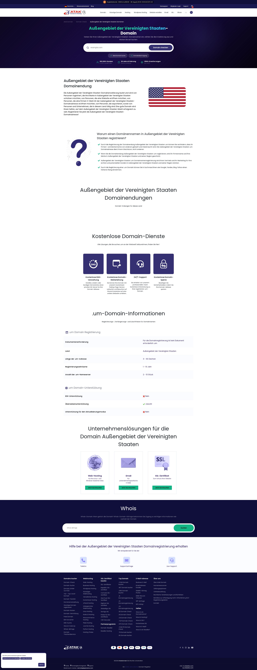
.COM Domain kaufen (123, 583)
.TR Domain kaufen (125, 632)
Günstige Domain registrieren (70, 606)
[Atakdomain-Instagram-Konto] (186, 647)
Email (166, 12)
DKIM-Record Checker (140, 597)
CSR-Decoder (105, 620)
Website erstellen (156, 12)
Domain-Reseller (106, 628)
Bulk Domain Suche (119, 56)
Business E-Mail (141, 582)
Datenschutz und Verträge (11, 658)
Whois (179, 12)
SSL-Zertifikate (106, 585)
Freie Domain (68, 617)
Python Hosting (88, 629)
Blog (92, 6)
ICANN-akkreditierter (131, 667)
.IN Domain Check (125, 615)
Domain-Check (69, 582)
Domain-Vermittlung (71, 614)
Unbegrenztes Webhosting (88, 607)
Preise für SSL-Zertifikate (106, 616)
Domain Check (81, 22)
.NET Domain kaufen (126, 588)
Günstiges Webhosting (87, 593)
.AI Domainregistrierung (126, 597)
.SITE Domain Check (125, 624)
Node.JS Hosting (88, 615)
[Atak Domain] (75, 12)
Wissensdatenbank (83, 6)
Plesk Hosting (87, 623)
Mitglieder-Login (176, 6)
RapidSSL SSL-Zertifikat (105, 589)
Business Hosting (89, 585)
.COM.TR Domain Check (124, 628)
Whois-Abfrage (69, 629)
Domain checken (160, 47)
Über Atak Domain (160, 582)
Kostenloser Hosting (90, 600)
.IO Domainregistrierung (126, 602)
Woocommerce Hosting (88, 619)
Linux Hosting (87, 611)
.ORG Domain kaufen (123, 592)
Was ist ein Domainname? (141, 613)
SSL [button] (172, 12)
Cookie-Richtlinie (26, 658)
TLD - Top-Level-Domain (70, 595)
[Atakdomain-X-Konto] (183, 647)
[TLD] (191, 12)
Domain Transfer (70, 599)
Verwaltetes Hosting (90, 597)
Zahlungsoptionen (160, 589)
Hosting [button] (127, 12)
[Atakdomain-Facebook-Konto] (180, 647)
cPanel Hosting (88, 603)
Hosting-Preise (88, 632)
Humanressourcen (160, 585)
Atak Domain (68, 22)
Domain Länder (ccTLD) (69, 590)
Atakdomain (123, 661)
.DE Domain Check (125, 612)
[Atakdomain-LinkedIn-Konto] (189, 647)
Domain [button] (103, 12)
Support (185, 6)
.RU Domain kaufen (125, 635)
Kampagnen (164, 6)
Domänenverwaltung (71, 602)
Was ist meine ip (69, 626)
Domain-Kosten (69, 610)
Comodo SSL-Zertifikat (105, 594)
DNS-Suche (68, 623)
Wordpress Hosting (140, 12)
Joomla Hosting (88, 626)
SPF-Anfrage (140, 601)
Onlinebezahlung (159, 592)
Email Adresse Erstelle (141, 586)
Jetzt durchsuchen (95, 488)
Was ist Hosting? (141, 617)
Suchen (184, 528)
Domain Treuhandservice (70, 633)
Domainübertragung (140, 56)
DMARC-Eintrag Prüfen (141, 592)
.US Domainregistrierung (126, 607)
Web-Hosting (87, 582)
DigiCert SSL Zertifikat (105, 604)
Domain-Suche (69, 585)
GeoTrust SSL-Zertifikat (106, 599)
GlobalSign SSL (106, 609)
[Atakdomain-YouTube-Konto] (192, 647)
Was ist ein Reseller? (143, 630)
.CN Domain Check (125, 618)
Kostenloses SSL (141, 623)
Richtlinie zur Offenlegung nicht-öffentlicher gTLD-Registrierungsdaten (172, 599)
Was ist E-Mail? (141, 627)
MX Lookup (139, 604)
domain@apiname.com (85, 668)
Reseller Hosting (106, 631)
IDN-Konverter (69, 620)
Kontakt (156, 603)
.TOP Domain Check (126, 621)
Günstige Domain (116, 12)
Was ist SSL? (140, 620)
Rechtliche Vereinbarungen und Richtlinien (168, 595)
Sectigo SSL (105, 612)
